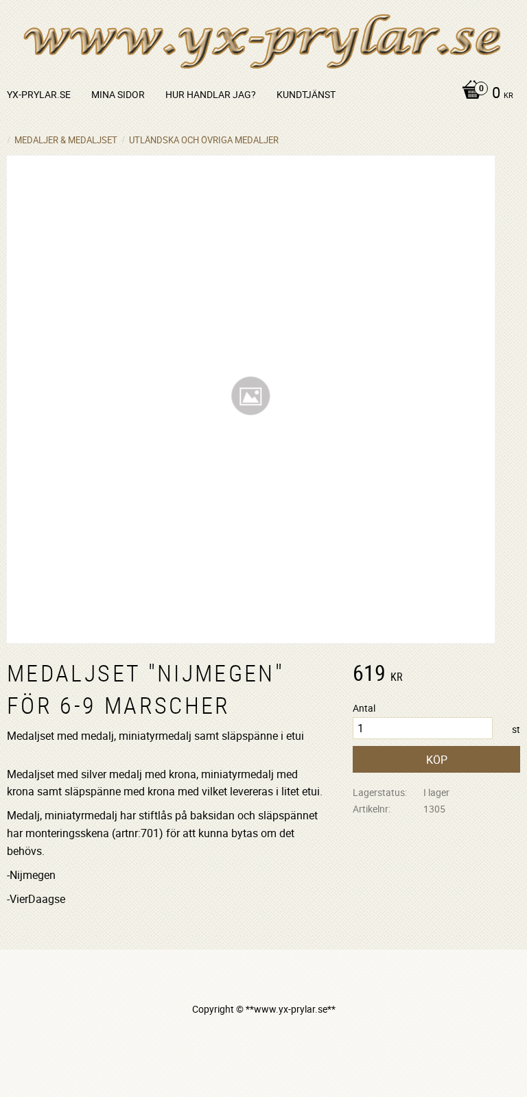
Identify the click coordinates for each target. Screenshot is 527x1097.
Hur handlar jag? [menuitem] (210, 94)
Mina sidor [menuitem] (118, 94)
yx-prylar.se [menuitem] (39, 94)
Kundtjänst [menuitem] (306, 94)
